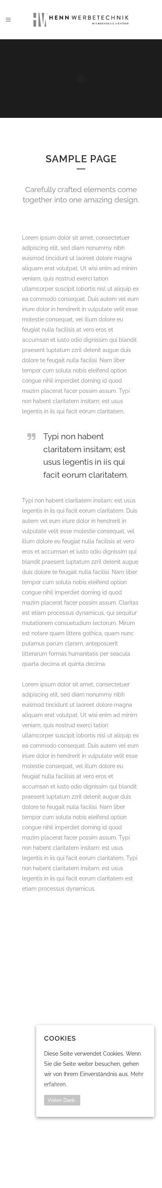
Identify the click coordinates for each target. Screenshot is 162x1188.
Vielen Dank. (62, 1100)
